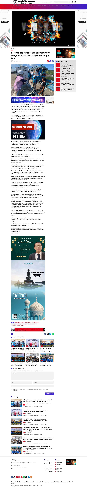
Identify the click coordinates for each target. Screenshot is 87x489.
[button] (69, 2)
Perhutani (51, 469)
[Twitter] (48, 334)
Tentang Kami (14, 481)
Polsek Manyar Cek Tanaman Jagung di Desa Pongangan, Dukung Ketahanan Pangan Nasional (67, 74)
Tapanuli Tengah (16, 325)
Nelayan (14, 324)
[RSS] (31, 477)
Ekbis (45, 471)
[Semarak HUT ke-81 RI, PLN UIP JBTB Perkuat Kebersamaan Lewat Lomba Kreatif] (32, 343)
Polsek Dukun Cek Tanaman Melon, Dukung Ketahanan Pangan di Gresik (67, 69)
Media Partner (61, 481)
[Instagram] (19, 477)
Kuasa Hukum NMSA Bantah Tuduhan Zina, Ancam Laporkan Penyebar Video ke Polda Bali (67, 79)
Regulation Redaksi (52, 481)
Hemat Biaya (36, 322)
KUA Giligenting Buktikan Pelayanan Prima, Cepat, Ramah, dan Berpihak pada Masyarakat (67, 64)
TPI (22, 325)
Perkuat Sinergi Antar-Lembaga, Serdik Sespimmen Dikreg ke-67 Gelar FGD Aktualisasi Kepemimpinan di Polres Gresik (67, 84)
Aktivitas (51, 471)
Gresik (57, 466)
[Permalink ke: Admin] (12, 61)
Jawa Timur (59, 471)
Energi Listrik (28, 322)
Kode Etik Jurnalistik (29, 481)
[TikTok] (26, 477)
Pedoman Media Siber (41, 481)
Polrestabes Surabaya (58, 469)
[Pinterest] (17, 477)
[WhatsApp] (53, 334)
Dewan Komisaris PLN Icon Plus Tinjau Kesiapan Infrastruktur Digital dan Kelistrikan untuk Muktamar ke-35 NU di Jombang (46, 364)
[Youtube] (22, 477)
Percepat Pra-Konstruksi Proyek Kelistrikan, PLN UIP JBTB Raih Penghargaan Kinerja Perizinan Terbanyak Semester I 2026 (17, 364)
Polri (45, 467)
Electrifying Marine (19, 322)
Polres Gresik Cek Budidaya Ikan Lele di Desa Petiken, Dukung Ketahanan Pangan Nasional (67, 89)
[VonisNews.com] (23, 1)
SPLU (36, 324)
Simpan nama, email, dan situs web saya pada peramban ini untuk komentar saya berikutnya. (31, 390)
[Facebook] (45, 334)
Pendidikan (46, 469)
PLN (12, 50)
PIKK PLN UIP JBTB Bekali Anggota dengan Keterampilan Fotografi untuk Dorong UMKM (45, 350)
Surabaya (58, 464)
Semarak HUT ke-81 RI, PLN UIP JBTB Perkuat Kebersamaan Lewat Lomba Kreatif (32, 350)
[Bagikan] (53, 61)
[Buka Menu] (75, 2)
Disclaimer (69, 481)
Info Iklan (13, 483)
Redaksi (21, 481)
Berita (45, 463)
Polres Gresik (59, 462)
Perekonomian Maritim (23, 324)
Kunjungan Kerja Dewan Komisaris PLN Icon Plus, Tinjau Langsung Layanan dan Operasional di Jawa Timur (31, 364)
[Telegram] (50, 334)
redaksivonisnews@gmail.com (20, 468)
